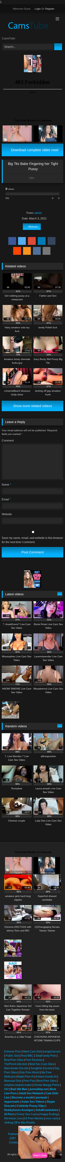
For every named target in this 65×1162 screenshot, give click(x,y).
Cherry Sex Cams (27, 1114)
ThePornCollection (15, 1064)
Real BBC (27, 1055)
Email (6, 499)
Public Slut (12, 1055)
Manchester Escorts (16, 1068)
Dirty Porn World (29, 1072)
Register (49, 8)
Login (38, 8)
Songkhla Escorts (41, 1068)
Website (7, 514)
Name (6, 484)
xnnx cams (52, 1118)
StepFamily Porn (46, 1055)
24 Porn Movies (33, 1118)
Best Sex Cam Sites (41, 1064)
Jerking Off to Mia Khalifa (19, 1122)
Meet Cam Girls (32, 1051)
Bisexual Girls (12, 1080)
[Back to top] (54, 1152)
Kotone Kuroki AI (46, 1076)
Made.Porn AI (25, 1076)
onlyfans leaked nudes (18, 1084)
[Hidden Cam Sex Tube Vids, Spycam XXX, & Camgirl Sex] (27, 25)
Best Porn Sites (13, 1059)
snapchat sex (52, 1051)
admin (38, 212)
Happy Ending (49, 1114)
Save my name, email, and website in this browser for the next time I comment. (32, 540)
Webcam (33, 226)
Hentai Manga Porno (46, 1084)
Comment (8, 440)
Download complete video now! (34, 150)
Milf (6, 1089)
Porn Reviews (34, 1059)
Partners (13, 1134)
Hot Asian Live (13, 1118)
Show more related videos (32, 406)
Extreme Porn (12, 1051)
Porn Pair (29, 1080)
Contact (14, 1142)
